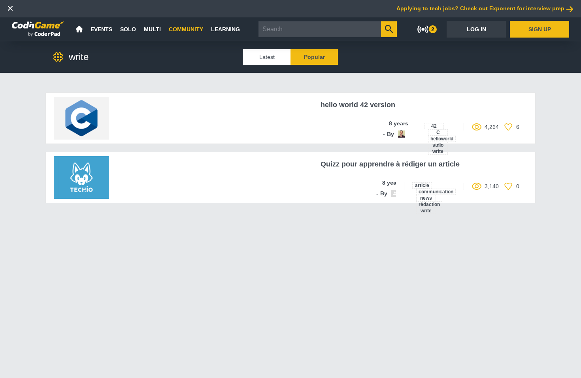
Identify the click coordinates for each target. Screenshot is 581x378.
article (422, 185)
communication (436, 192)
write (437, 151)
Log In (476, 29)
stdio (437, 145)
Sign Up (539, 29)
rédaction (429, 204)
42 (434, 126)
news (426, 198)
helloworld (441, 139)
